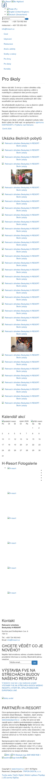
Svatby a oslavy (10, 54)
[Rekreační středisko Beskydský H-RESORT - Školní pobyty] (22, 144)
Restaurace (8, 44)
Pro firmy (7, 59)
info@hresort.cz (8, 29)
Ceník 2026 (7, 128)
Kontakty (7, 69)
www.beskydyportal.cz (10, 719)
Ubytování (8, 39)
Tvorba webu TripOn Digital (12, 775)
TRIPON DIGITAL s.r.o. (32, 771)
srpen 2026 (24, 421)
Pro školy (7, 64)
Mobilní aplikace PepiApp (35, 775)
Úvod (6, 34)
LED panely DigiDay (11, 777)
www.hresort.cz (18, 769)
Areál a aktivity (9, 49)
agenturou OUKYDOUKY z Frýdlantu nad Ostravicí (23, 123)
